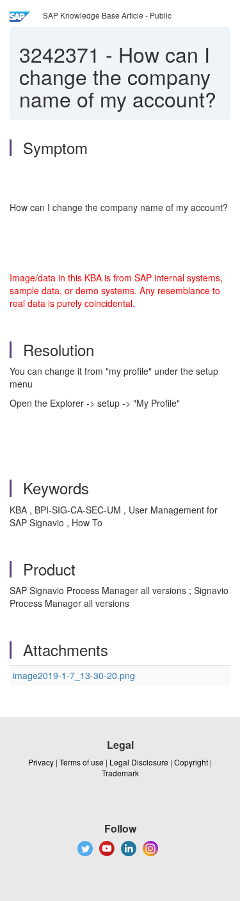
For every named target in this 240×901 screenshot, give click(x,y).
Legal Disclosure (138, 761)
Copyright (191, 761)
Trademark (120, 772)
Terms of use (82, 761)
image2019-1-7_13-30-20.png (74, 675)
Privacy (41, 761)
